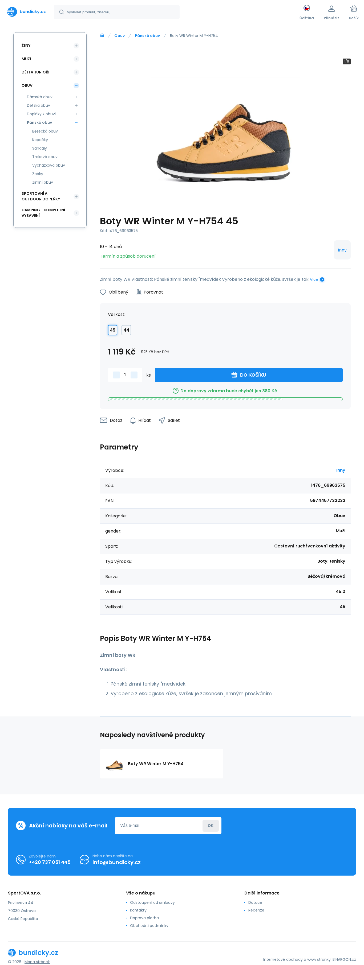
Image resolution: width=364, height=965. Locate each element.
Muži (26, 58)
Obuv (119, 35)
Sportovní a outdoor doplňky (41, 196)
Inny (342, 250)
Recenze (256, 910)
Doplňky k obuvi (41, 114)
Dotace (255, 902)
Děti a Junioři (35, 72)
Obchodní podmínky (149, 925)
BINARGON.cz (344, 959)
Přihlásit (211, 826)
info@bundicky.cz (116, 862)
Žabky (37, 173)
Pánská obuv (147, 35)
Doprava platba (144, 918)
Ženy (26, 45)
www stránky (319, 959)
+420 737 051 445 (50, 862)
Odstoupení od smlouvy (152, 902)
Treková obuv (45, 156)
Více (314, 279)
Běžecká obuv (45, 131)
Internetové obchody (283, 959)
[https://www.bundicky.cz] (102, 35)
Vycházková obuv (48, 165)
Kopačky (40, 139)
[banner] (26, 12)
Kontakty (138, 910)
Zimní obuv (42, 182)
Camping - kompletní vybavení (43, 212)
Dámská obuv (39, 97)
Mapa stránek (37, 961)
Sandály (39, 148)
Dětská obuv (38, 105)
